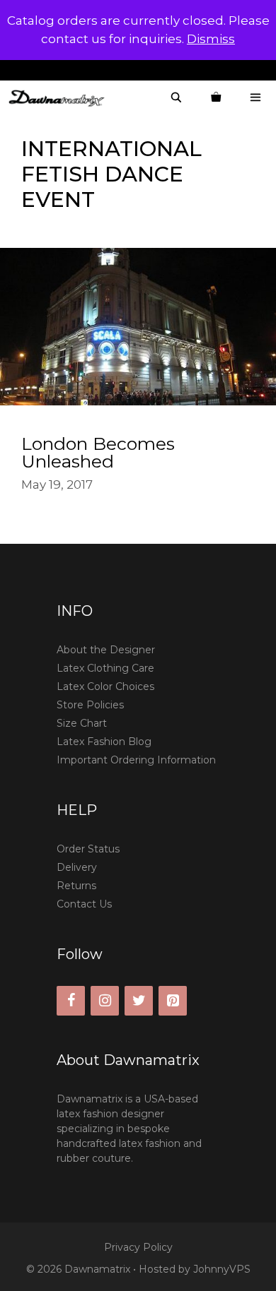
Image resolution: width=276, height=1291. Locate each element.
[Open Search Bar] (176, 98)
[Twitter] (139, 1001)
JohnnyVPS (222, 1269)
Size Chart (82, 723)
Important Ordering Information (136, 760)
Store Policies (90, 704)
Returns (76, 885)
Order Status (88, 849)
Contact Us (84, 904)
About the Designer (106, 649)
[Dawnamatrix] (60, 98)
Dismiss (211, 39)
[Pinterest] (173, 1001)
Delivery (77, 867)
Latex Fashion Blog (104, 741)
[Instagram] (105, 1001)
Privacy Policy (138, 1247)
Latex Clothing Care (105, 668)
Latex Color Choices (105, 686)
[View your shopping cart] (216, 98)
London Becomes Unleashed (98, 452)
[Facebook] (71, 1001)
